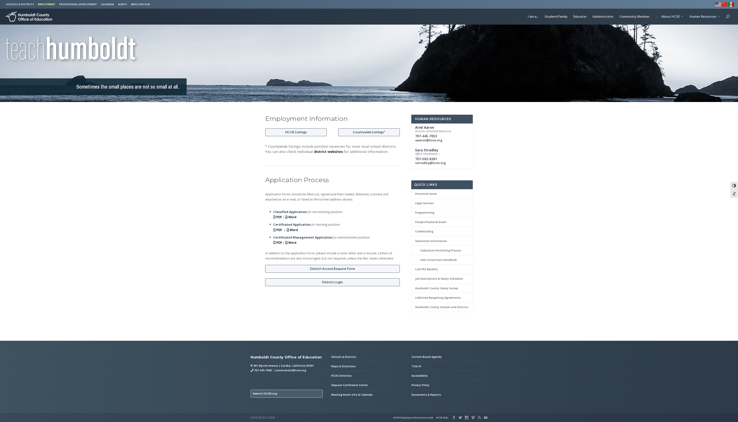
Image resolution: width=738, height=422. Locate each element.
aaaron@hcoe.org (428, 140)
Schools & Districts (343, 357)
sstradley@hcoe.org (430, 163)
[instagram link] (466, 417)
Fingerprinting (424, 212)
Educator (580, 17)
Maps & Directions (343, 366)
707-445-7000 (262, 370)
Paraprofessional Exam (430, 222)
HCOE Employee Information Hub (413, 417)
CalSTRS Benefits (426, 269)
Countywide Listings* (369, 132)
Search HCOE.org (265, 393)
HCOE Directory (341, 375)
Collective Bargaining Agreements (438, 297)
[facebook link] (454, 417)
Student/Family (556, 17)
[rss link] (479, 417)
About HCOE (668, 17)
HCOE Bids (442, 417)
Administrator (603, 17)
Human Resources (703, 17)
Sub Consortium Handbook (439, 260)
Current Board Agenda (426, 357)
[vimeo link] (473, 417)
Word (292, 217)
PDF (279, 217)
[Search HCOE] (727, 20)
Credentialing (424, 231)
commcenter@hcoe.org (290, 370)
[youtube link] (485, 417)
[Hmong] (724, 4)
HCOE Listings (296, 132)
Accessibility (419, 375)
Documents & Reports (426, 394)
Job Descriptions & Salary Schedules (439, 278)
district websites (328, 151)
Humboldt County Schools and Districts (441, 307)
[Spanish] (731, 4)
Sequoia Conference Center (349, 385)
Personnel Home (426, 194)
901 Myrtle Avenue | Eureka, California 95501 (283, 365)
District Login (332, 282)
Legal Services (424, 203)
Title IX (416, 366)
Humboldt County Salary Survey (436, 288)
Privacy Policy (420, 385)
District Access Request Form (332, 269)
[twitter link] (460, 417)
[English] (718, 4)
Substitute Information (431, 241)
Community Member (634, 17)
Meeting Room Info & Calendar (352, 394)
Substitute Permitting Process (441, 250)
